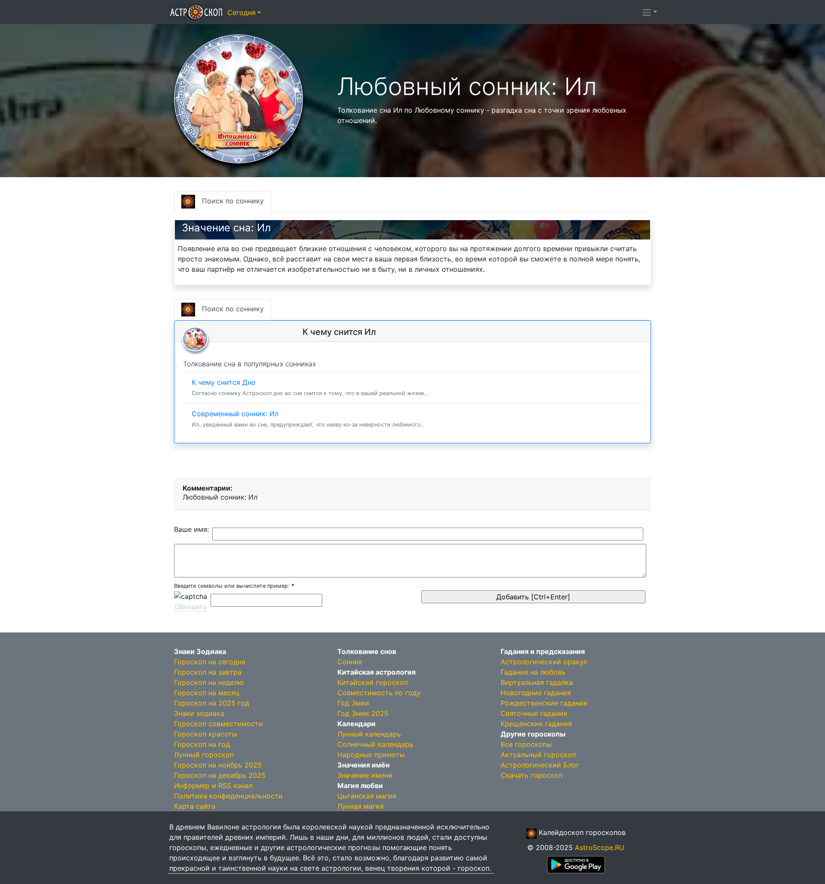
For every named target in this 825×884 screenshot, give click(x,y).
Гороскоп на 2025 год (211, 703)
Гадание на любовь (533, 672)
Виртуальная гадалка (537, 682)
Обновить (190, 606)
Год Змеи (353, 703)
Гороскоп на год (202, 744)
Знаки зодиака (199, 713)
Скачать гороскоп (531, 775)
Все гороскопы (526, 744)
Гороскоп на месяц (206, 692)
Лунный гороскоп (204, 754)
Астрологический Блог (540, 765)
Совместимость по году (379, 692)
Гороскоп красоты (205, 734)
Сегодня (241, 12)
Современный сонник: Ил (308, 418)
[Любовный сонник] (238, 98)
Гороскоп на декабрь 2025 (220, 775)
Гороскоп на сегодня (209, 661)
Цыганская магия (366, 796)
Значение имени (365, 775)
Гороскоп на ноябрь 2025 (218, 765)
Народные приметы (371, 754)
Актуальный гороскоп (538, 754)
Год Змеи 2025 (362, 713)
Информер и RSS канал (213, 785)
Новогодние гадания (536, 692)
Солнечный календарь (375, 744)
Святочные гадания (534, 713)
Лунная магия (360, 806)
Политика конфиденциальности (228, 796)
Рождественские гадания (544, 703)
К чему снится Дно (310, 387)
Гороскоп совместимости (218, 723)
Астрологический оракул (544, 661)
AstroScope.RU (599, 847)
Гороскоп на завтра (207, 672)
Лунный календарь (369, 734)
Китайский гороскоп (372, 682)
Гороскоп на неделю (209, 682)
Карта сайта (194, 806)
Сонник (350, 661)
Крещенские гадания (536, 723)
